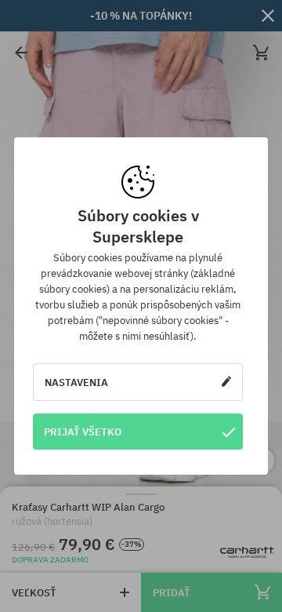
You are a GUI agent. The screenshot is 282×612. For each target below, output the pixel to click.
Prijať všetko (82, 431)
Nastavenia (76, 382)
